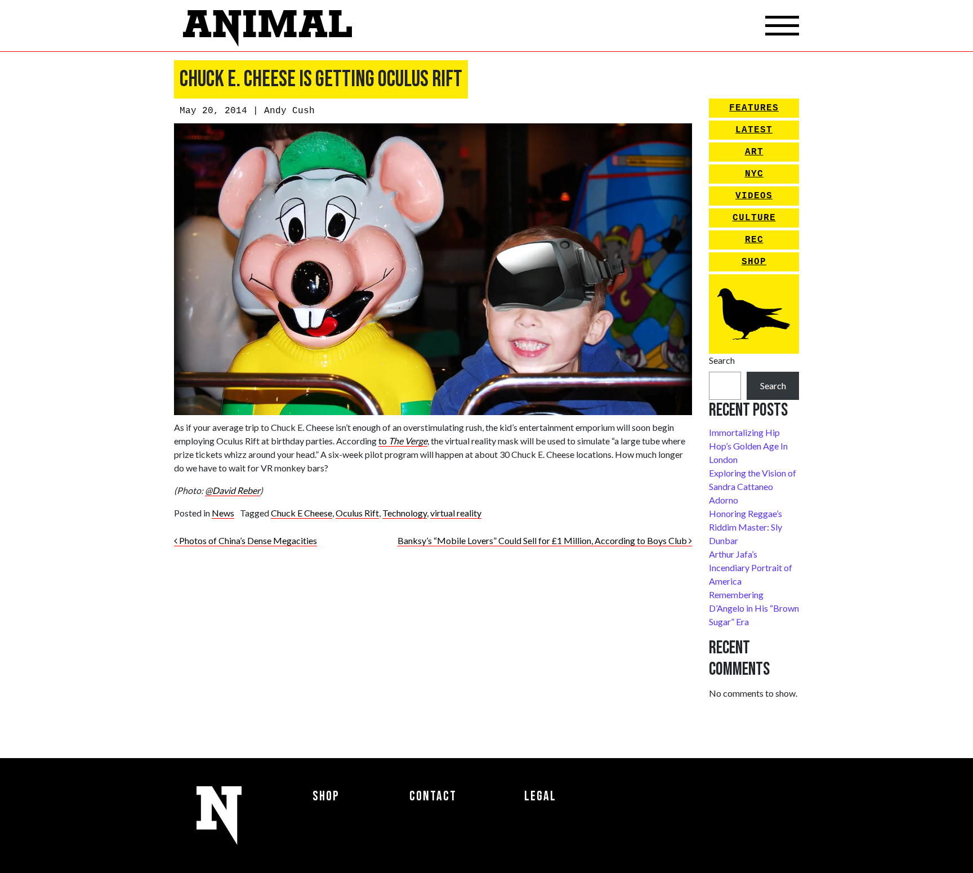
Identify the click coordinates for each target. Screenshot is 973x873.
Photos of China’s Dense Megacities (247, 540)
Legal (540, 796)
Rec (754, 240)
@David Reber (232, 490)
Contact (433, 796)
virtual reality (455, 512)
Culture (754, 218)
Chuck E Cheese (301, 512)
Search (722, 360)
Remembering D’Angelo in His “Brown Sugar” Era (754, 608)
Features (754, 108)
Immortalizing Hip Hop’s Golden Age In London (748, 446)
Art (754, 152)
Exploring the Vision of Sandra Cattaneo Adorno (752, 486)
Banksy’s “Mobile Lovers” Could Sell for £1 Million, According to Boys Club (543, 540)
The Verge (407, 440)
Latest (754, 130)
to (382, 440)
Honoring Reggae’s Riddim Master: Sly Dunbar (745, 527)
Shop (754, 262)
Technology (404, 512)
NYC (754, 174)
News (223, 512)
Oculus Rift (357, 512)
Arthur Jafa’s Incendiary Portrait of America (750, 567)
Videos (754, 196)
